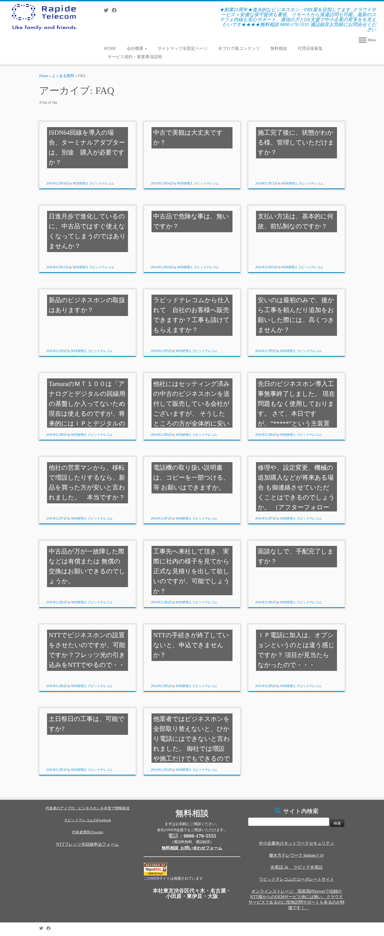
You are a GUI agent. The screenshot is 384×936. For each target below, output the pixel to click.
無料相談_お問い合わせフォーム (192, 848)
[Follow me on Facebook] (116, 10)
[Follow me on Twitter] (108, 10)
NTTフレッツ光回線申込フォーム (87, 844)
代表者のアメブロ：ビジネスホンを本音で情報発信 (87, 808)
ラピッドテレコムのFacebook (87, 820)
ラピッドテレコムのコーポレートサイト (296, 879)
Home (43, 76)
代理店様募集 (310, 48)
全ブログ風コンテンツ (239, 48)
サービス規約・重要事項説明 (135, 57)
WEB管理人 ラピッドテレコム (93, 183)
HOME (110, 48)
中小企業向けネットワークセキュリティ (296, 843)
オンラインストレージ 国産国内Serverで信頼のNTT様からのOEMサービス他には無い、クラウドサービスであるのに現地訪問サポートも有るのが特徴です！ (296, 899)
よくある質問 (63, 76)
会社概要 (135, 48)
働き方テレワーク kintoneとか (296, 855)
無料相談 (278, 48)
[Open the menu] (362, 40)
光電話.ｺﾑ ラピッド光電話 (296, 867)
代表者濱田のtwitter (87, 832)
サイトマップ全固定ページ (183, 48)
